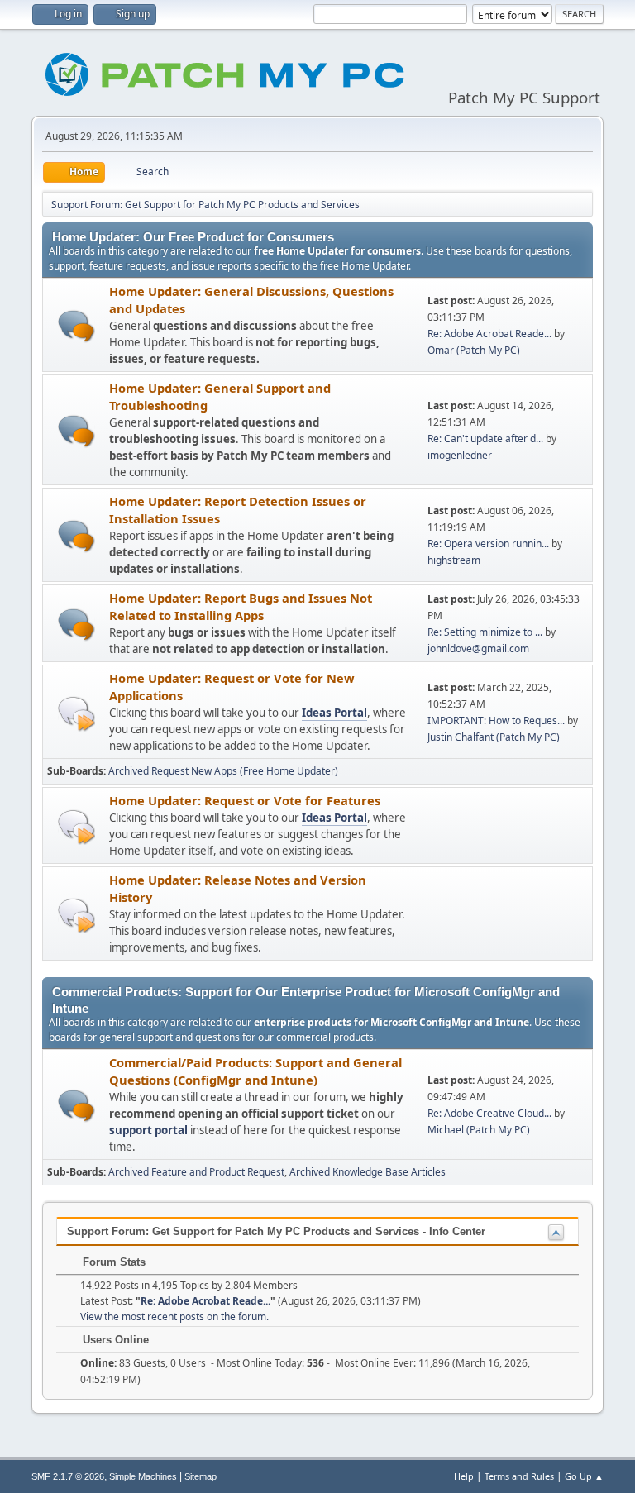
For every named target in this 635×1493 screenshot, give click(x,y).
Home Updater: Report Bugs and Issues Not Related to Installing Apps (240, 606)
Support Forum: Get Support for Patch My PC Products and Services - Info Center (276, 1231)
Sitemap (200, 1476)
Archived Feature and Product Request (196, 1172)
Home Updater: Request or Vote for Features (244, 800)
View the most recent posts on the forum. (174, 1316)
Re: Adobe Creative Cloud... (489, 1113)
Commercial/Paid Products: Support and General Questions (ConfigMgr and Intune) (255, 1071)
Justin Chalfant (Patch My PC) (493, 737)
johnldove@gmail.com (478, 649)
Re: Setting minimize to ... (484, 632)
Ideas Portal (334, 712)
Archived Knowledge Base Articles (367, 1172)
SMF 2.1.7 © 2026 (67, 1476)
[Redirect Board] (76, 713)
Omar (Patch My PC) (473, 350)
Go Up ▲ (584, 1476)
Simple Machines (143, 1476)
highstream (453, 560)
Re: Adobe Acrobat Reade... (489, 334)
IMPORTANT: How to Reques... (496, 720)
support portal (148, 1130)
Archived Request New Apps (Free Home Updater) (223, 771)
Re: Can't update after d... (485, 439)
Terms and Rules (519, 1476)
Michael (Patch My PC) (478, 1130)
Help (464, 1476)
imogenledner (459, 455)
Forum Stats (112, 1262)
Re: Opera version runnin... (488, 544)
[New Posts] (76, 326)
